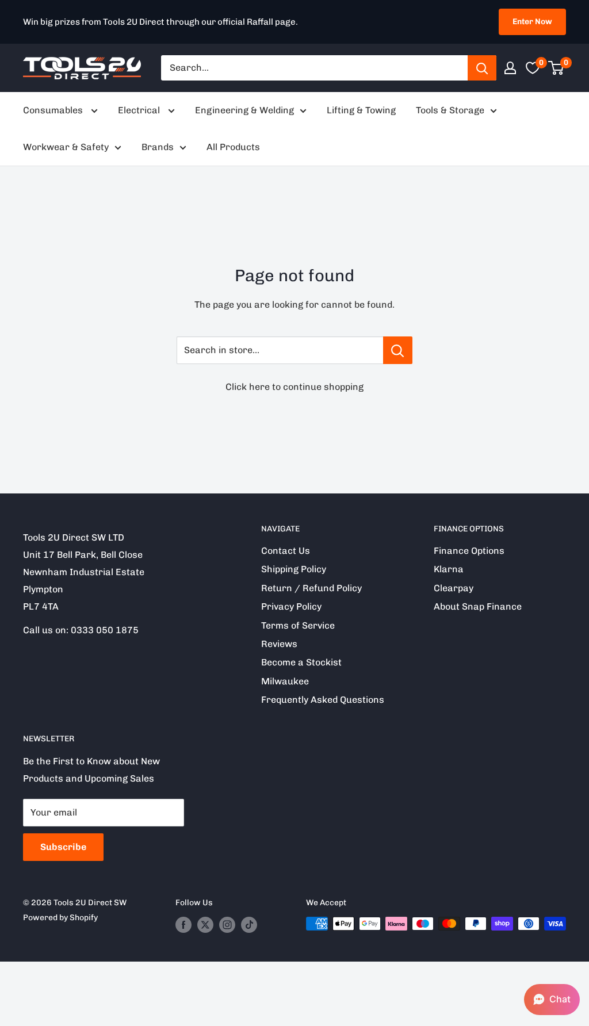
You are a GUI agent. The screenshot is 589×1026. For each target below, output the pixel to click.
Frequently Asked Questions (322, 699)
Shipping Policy (293, 569)
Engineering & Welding (244, 110)
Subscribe (63, 846)
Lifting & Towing (361, 110)
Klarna (449, 569)
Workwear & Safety (66, 146)
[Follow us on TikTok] (249, 925)
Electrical (140, 110)
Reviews (279, 643)
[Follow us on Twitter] (205, 925)
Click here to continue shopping (294, 386)
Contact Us (285, 550)
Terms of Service (298, 625)
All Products (233, 146)
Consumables (54, 110)
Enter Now (532, 21)
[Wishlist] (532, 68)
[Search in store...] (397, 350)
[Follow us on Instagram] (227, 925)
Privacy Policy (291, 606)
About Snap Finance (478, 606)
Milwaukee (285, 681)
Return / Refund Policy (311, 588)
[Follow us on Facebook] (183, 925)
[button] (552, 999)
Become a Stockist (301, 662)
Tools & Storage (450, 110)
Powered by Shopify (60, 917)
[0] (556, 68)
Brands (157, 146)
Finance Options (469, 550)
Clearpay (453, 588)
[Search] (482, 68)
